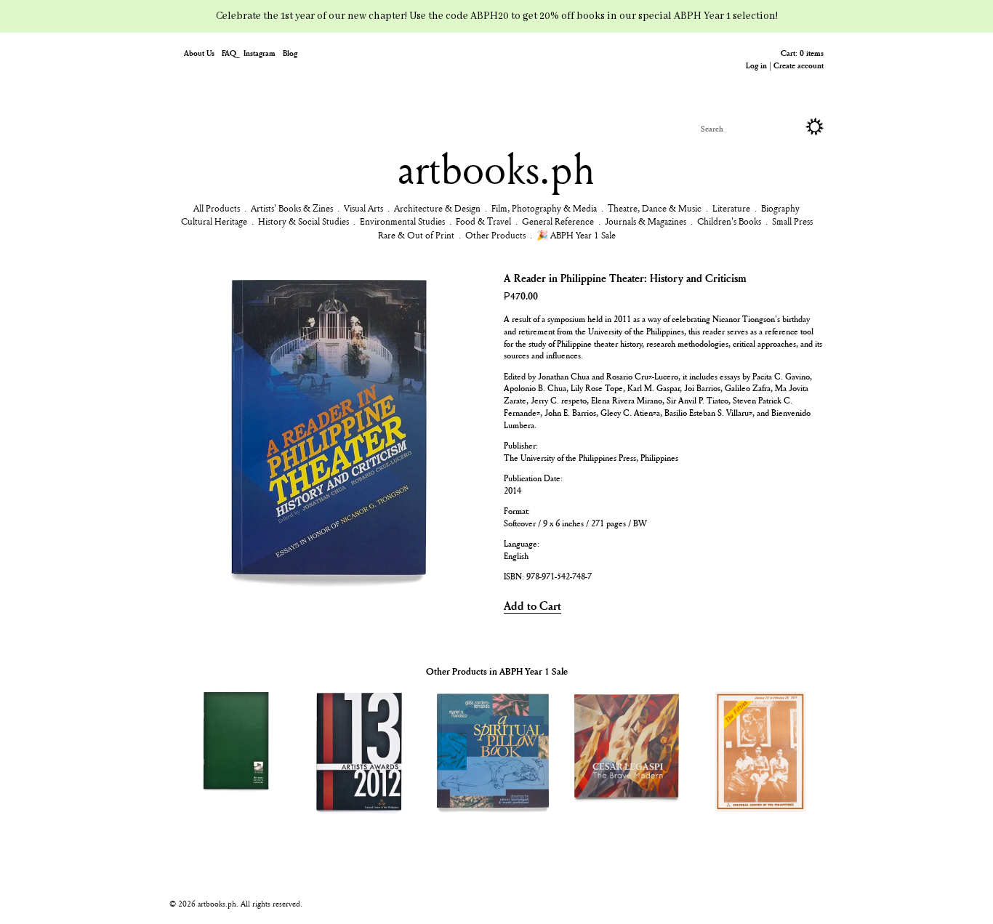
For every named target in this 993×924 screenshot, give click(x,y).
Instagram (260, 52)
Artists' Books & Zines (292, 207)
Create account (798, 65)
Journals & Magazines (645, 221)
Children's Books (729, 221)
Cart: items (802, 52)
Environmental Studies (402, 221)
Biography (780, 207)
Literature (731, 207)
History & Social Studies (303, 221)
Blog (290, 52)
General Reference (558, 221)
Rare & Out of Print (416, 234)
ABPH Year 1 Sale (533, 671)
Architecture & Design (437, 207)
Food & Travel (483, 221)
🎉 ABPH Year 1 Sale (576, 234)
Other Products (495, 234)
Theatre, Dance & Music (654, 207)
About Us (199, 52)
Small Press (792, 221)
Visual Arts (363, 207)
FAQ (229, 52)
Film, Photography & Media (544, 207)
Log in (756, 65)
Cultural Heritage (214, 221)
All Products (216, 207)
